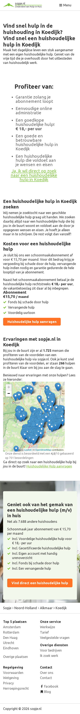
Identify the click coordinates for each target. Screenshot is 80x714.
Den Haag (10, 637)
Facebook (50, 686)
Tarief (44, 632)
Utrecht (8, 643)
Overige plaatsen (15, 657)
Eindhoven (11, 648)
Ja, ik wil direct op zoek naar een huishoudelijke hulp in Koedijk (34, 175)
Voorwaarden (13, 672)
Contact (46, 678)
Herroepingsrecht (16, 688)
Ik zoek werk (49, 655)
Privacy (8, 683)
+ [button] (8, 387)
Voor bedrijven (51, 650)
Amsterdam (12, 627)
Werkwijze (47, 627)
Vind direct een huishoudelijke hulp (39, 583)
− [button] (8, 393)
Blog (47, 692)
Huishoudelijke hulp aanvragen (31, 322)
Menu (66, 5)
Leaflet (27, 449)
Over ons (46, 672)
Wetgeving (11, 678)
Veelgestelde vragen (55, 637)
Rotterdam (11, 632)
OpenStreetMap (43, 449)
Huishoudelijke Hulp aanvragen (49, 466)
